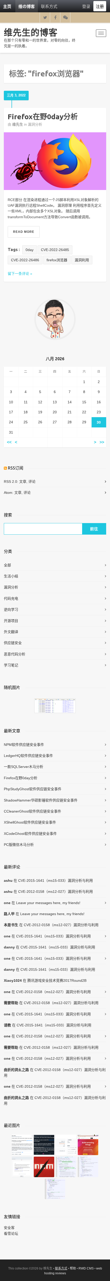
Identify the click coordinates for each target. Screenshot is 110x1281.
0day (30, 250)
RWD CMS (86, 1268)
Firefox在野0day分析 (43, 117)
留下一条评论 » (20, 274)
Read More (23, 232)
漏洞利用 (82, 260)
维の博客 (26, 6)
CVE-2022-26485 (55, 250)
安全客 (9, 1228)
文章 (22, 481)
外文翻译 (11, 632)
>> (102, 442)
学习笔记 (11, 665)
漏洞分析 (35, 124)
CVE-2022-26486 (25, 260)
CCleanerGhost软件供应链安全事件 (32, 811)
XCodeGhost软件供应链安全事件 (30, 834)
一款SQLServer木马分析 (23, 767)
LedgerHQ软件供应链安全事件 (28, 756)
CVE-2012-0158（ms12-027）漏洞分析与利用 (55, 891)
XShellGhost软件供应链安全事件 (30, 822)
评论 (32, 481)
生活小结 (11, 576)
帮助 (73, 1268)
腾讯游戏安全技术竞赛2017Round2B (56, 980)
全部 (7, 565)
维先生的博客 (31, 32)
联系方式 (49, 6)
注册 (100, 6)
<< (9, 442)
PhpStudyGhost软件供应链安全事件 (32, 789)
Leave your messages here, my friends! (48, 903)
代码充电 (11, 598)
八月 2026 (55, 358)
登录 (86, 6)
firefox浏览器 (57, 260)
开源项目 (11, 621)
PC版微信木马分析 (19, 845)
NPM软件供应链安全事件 (24, 745)
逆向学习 (11, 609)
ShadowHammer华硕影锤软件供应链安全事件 (41, 800)
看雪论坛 (11, 1234)
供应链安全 (13, 643)
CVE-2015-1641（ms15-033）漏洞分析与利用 (55, 880)
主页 (7, 6)
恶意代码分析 (14, 654)
